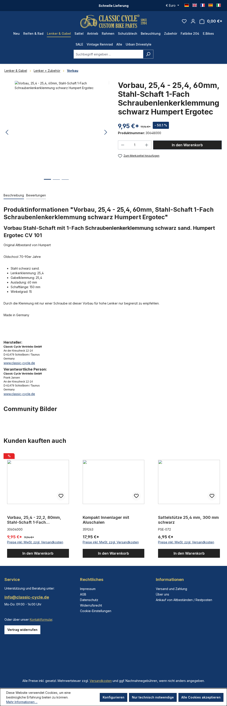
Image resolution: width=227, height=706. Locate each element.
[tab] (14, 195)
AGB (83, 594)
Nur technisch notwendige (153, 697)
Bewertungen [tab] (36, 195)
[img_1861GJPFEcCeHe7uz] (56, 128)
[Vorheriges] (7, 132)
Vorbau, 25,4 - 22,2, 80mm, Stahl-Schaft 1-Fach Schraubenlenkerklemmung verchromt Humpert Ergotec (34, 520)
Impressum (88, 589)
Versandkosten (101, 681)
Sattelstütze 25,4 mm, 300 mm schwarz (188, 520)
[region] (113, 504)
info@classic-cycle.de (26, 597)
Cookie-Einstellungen (95, 611)
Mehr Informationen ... (21, 702)
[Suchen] (148, 54)
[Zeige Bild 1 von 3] (47, 182)
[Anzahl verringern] (122, 145)
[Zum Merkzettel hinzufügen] (61, 496)
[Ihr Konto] (193, 21)
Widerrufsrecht (91, 605)
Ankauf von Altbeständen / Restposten (184, 600)
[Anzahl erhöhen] (146, 145)
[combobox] (108, 54)
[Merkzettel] (184, 21)
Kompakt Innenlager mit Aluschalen (106, 520)
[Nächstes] (105, 132)
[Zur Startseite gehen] (113, 21)
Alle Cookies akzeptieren (201, 697)
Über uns (162, 594)
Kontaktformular (41, 619)
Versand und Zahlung (171, 589)
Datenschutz (89, 600)
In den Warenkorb (187, 145)
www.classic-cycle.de (19, 363)
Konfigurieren (113, 697)
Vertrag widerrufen (22, 630)
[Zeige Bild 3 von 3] (65, 182)
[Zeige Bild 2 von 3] (56, 182)
